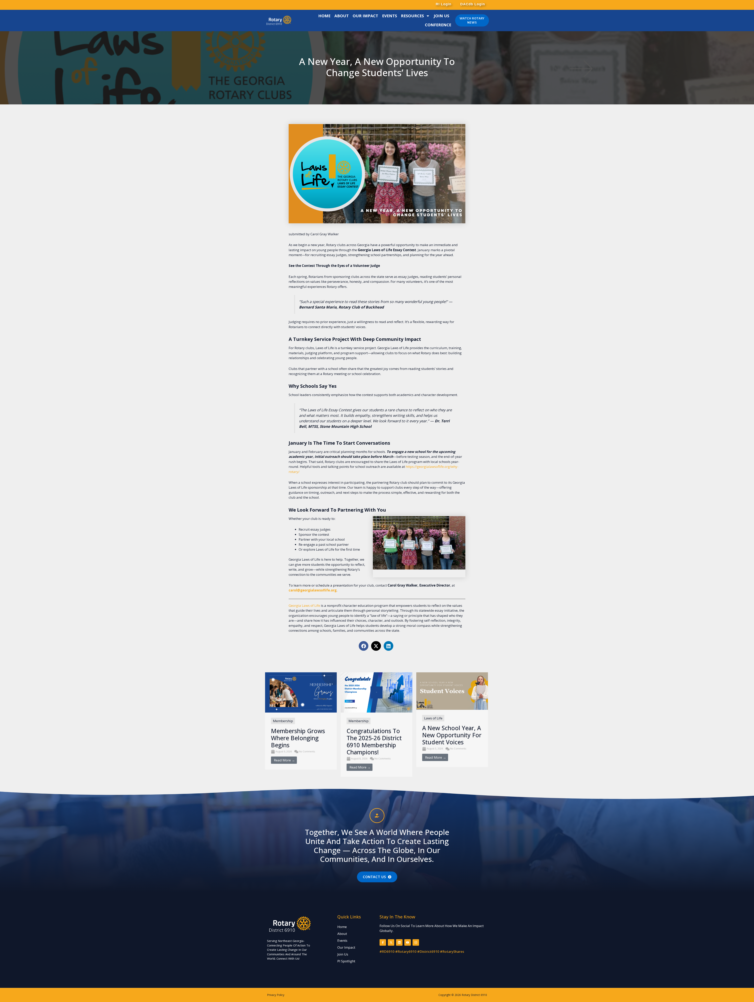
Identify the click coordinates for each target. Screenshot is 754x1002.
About (341, 15)
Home (324, 15)
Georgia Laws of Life (304, 605)
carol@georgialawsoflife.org (313, 590)
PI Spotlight (346, 961)
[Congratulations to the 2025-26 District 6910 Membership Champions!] (376, 692)
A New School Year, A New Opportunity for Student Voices (451, 735)
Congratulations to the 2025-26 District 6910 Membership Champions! (374, 741)
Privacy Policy (275, 995)
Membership (283, 721)
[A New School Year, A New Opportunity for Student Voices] (452, 690)
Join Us (441, 15)
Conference (438, 24)
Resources (412, 15)
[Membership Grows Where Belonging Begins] (301, 692)
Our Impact (365, 15)
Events (389, 15)
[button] (443, 4)
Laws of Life (433, 718)
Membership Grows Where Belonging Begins (298, 738)
